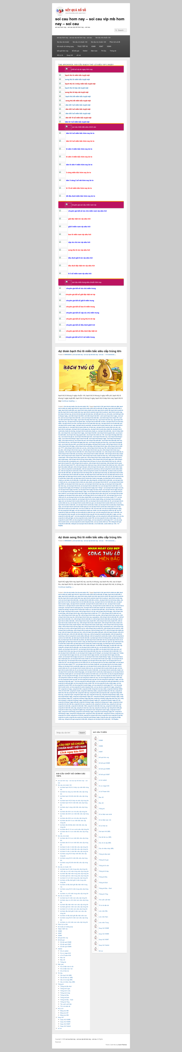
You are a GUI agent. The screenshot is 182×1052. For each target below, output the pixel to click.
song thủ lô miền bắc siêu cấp (67, 708)
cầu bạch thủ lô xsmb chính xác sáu (107, 427)
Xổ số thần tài (64, 971)
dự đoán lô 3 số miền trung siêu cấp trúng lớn (74, 878)
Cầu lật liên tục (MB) (66, 977)
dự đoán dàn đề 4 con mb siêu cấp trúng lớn (73, 812)
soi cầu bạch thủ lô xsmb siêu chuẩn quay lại (75, 507)
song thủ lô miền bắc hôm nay (96, 706)
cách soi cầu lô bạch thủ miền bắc (70, 418)
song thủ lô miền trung (65, 710)
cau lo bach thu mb (80, 440)
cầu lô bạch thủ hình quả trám (83, 437)
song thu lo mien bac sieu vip (85, 708)
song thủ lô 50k (77, 689)
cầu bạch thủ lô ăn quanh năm (76, 421)
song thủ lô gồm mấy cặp (81, 694)
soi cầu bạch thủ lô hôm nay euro (74, 484)
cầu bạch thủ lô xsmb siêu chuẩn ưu (86, 431)
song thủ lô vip (106, 715)
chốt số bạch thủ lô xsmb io (80, 463)
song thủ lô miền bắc (64, 706)
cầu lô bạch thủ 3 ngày (77, 433)
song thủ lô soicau (109, 713)
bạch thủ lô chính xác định (111, 406)
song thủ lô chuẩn (75, 691)
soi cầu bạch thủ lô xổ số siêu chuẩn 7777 (104, 497)
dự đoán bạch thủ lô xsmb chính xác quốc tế (99, 476)
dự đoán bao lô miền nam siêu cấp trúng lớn (73, 898)
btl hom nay (67, 414)
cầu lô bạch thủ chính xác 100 (95, 435)
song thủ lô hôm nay (95, 694)
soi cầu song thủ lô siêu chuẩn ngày (105, 518)
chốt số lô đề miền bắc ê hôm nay (80, 634)
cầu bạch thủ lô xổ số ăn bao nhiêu (110, 600)
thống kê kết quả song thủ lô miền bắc (76, 719)
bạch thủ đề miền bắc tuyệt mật (78, 96)
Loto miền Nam (103, 917)
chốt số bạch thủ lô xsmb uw (82, 630)
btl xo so (103, 414)
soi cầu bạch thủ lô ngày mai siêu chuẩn (90, 490)
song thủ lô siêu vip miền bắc (94, 713)
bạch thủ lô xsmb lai (90, 412)
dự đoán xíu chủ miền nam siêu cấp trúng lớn (74, 922)
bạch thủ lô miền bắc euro (69, 410)
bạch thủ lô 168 (98, 406)
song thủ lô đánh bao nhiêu (89, 691)
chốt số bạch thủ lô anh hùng (83, 446)
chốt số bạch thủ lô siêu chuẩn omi (76, 457)
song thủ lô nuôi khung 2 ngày (85, 712)
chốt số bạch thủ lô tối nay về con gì (90, 461)
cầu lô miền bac (110, 609)
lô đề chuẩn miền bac (89, 645)
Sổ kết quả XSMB (65, 942)
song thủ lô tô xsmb (64, 715)
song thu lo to (119, 713)
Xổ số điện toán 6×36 (66, 966)
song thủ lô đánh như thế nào (106, 691)
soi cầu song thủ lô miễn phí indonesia (107, 516)
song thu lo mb (89, 704)
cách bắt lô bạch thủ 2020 (76, 416)
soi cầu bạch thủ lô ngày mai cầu (113, 488)
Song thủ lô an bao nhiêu (99, 689)
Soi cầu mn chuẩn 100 (98, 42)
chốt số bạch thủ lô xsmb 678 (94, 628)
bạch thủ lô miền (85, 408)
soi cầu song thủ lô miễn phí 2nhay (85, 516)
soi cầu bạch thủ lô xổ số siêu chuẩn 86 (87, 664)
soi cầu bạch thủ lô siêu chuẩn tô (80, 659)
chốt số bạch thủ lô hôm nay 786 (96, 448)
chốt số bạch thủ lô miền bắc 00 (74, 452)
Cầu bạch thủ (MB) (66, 975)
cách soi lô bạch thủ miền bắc (90, 418)
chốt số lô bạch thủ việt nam (95, 467)
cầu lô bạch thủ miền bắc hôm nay (112, 440)
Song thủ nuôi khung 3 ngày (91, 717)
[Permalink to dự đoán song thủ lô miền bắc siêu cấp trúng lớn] (91, 579)
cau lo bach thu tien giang (84, 444)
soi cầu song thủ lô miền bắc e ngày (105, 514)
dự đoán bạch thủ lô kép (100, 473)
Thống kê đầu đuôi (66, 986)
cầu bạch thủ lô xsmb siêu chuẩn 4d (101, 429)
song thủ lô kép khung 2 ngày (110, 694)
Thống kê (113, 51)
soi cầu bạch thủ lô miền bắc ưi (110, 486)
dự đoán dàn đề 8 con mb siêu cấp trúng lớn (73, 818)
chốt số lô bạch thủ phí (80, 467)
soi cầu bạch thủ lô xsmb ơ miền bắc (87, 670)
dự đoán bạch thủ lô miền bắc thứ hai (96, 474)
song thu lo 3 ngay (66, 689)
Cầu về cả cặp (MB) (66, 980)
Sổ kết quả (75, 51)
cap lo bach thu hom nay (105, 420)
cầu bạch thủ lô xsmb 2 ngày (66, 425)
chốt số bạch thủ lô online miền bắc (93, 454)
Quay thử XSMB (65, 1019)
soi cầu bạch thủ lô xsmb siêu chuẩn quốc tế (102, 507)
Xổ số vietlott (64, 951)
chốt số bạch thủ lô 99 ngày (66, 446)
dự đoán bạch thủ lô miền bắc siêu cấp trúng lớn (89, 351)
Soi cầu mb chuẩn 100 (103, 37)
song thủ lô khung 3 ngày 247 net (110, 700)
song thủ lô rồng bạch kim (77, 713)
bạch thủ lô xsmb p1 (102, 412)
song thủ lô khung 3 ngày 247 (91, 700)
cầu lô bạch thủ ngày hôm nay (79, 442)
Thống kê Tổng (64, 1002)
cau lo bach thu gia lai (67, 437)
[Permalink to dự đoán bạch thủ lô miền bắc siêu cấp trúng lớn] (91, 392)
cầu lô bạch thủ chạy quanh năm (76, 435)
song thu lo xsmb (63, 717)
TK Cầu (103, 51)
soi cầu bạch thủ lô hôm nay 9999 (89, 649)
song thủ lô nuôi (90, 710)
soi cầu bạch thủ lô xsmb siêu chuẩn (87, 505)
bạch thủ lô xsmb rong (115, 412)
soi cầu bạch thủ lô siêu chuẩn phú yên (98, 491)
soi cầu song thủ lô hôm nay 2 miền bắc (108, 512)
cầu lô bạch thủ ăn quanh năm (106, 433)
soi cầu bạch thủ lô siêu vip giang (77, 660)
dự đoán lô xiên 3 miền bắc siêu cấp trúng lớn (74, 849)
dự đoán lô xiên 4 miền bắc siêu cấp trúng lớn (74, 851)
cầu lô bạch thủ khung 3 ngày (97, 438)
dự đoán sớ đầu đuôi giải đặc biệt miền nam (73, 915)
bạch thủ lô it (75, 408)
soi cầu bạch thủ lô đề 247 (100, 482)
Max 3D (62, 958)
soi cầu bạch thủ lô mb (73, 486)
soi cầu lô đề (97, 508)
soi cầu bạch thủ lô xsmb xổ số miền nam (86, 674)
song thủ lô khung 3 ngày (74, 700)
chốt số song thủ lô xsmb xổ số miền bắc (95, 471)
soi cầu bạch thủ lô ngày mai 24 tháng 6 (89, 653)
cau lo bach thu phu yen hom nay (98, 442)
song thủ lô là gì (117, 702)
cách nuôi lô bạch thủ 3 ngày (108, 416)
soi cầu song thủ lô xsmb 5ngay (81, 520)
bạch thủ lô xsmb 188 (104, 410)
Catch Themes (122, 1045)
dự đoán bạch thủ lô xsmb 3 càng (75, 476)
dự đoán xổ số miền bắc (71, 480)
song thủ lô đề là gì (83, 693)
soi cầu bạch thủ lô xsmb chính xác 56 (100, 501)
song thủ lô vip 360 (116, 715)
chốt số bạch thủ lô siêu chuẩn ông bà (98, 457)
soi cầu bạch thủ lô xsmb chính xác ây (81, 668)
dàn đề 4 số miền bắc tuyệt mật (78, 105)
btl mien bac (89, 414)
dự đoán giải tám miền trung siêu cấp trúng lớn (74, 876)
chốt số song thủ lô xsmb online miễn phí (77, 636)
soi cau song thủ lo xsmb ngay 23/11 (103, 520)
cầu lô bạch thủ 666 (90, 433)
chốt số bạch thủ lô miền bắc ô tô (94, 452)
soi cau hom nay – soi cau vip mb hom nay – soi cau (89, 21)
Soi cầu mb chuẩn (63, 42)
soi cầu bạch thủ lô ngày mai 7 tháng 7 (91, 488)
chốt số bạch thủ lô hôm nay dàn (90, 615)
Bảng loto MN (64, 1015)
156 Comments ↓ (110, 541)
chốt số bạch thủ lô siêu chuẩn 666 (85, 621)
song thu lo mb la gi (115, 704)
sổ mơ (79, 55)
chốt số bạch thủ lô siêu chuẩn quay (92, 625)
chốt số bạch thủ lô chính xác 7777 (90, 613)
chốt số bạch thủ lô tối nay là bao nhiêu (80, 459)
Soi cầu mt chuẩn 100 (80, 42)
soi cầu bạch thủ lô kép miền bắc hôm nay (88, 651)
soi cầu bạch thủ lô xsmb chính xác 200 (76, 501)
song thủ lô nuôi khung (68, 712)
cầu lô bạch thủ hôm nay (100, 437)
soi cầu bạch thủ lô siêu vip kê (73, 495)
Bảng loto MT (64, 1013)
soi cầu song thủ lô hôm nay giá (67, 679)
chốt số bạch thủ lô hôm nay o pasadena (87, 617)
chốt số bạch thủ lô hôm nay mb (92, 450)
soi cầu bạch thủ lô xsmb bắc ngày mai (74, 666)
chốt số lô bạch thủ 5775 (68, 465)
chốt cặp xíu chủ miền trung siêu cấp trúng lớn (74, 871)
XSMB (93, 46)
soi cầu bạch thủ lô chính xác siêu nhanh (80, 482)
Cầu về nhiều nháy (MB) (67, 982)
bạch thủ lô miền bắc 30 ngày (99, 408)
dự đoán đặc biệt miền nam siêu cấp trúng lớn (74, 904)
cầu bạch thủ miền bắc (104, 431)
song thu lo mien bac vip (102, 708)
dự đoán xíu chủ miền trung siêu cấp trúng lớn (74, 893)
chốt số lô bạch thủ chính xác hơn (107, 465)
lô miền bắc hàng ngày (102, 645)
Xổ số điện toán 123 (66, 969)
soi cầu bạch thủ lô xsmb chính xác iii (105, 503)
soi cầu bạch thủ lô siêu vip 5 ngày (77, 493)
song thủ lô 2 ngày (108, 687)
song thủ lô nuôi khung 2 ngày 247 (104, 712)
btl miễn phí (97, 414)
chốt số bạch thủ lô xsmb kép (97, 463)
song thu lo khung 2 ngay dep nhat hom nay (107, 698)
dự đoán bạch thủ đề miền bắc (81, 638)
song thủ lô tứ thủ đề (77, 715)
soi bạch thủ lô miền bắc (105, 480)
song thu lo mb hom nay (102, 704)
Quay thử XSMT (65, 1024)
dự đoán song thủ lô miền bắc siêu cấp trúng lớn (90, 537)
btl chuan (61, 414)
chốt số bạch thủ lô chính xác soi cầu (75, 448)
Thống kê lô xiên (65, 991)
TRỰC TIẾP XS (82, 46)
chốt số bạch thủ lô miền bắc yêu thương (70, 454)
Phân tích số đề (115, 42)
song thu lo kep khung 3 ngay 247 (83, 696)
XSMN (109, 46)
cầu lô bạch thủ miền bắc (93, 440)
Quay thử (70, 55)
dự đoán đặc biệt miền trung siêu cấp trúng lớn (74, 873)
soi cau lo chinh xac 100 (86, 508)
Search (82, 732)
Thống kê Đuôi (64, 997)
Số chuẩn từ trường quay (65, 46)
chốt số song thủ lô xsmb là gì (91, 469)
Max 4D (62, 960)
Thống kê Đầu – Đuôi (66, 1000)
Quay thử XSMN (65, 1022)
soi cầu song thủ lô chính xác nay (85, 512)
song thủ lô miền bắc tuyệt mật (77, 79)
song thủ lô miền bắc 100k (79, 706)
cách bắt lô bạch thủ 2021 (92, 416)
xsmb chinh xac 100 (110, 524)
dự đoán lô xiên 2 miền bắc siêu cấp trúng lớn (74, 847)
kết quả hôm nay (62, 51)
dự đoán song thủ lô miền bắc (73, 645)
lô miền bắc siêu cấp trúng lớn (88, 480)
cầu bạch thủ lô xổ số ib (69, 423)
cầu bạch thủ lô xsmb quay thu (81, 429)
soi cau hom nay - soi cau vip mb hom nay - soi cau (88, 354)
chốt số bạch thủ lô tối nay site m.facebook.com (98, 626)
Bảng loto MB (64, 1011)
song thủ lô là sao (79, 704)
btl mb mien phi (80, 414)
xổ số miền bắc (98, 524)
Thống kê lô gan (65, 988)
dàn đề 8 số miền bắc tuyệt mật (78, 113)
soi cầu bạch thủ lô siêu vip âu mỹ (98, 493)
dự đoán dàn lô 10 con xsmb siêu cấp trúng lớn (74, 829)
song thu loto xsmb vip (76, 717)
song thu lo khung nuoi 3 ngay (103, 702)
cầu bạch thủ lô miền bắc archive (96, 421)
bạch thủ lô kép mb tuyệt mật (76, 88)
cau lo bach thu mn (64, 442)
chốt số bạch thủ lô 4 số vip (114, 444)
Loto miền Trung (104, 922)
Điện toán (94, 51)
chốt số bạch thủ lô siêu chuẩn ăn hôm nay (95, 456)
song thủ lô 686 (86, 689)
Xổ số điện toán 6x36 (105, 814)
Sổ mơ (101, 951)
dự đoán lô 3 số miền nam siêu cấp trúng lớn (73, 909)
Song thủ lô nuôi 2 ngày (103, 710)
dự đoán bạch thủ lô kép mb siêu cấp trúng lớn (74, 800)
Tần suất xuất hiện (66, 1004)
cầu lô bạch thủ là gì (68, 440)
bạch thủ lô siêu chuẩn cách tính (87, 410)
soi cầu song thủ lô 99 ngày (66, 510)
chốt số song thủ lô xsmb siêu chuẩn (72, 471)
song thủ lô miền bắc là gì (113, 706)
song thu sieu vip (105, 717)
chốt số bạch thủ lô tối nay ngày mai (103, 459)
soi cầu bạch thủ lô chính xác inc (89, 647)
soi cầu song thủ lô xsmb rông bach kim (81, 522)
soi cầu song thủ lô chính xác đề (106, 510)
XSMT (101, 46)
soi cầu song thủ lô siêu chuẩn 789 (84, 518)
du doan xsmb (112, 471)
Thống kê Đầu (64, 995)
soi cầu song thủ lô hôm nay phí (85, 514)
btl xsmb (109, 414)
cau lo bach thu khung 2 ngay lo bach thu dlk (75, 438)
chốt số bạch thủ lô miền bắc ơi (114, 452)
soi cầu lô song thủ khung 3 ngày (112, 508)
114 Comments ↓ (110, 354)
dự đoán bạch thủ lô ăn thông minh (82, 473)
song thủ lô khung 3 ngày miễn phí (68, 702)
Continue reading (69, 401)
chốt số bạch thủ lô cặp (100, 446)
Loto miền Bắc (103, 911)
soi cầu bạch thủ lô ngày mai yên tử (73, 657)
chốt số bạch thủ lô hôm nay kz (73, 450)
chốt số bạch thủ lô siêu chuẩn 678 (71, 456)
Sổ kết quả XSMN (65, 946)
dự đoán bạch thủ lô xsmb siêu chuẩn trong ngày (88, 478)
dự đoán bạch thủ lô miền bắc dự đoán (72, 474)
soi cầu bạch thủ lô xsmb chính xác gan (82, 503)
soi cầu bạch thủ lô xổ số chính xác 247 (94, 495)
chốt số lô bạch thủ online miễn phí (92, 632)
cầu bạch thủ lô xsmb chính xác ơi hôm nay (83, 427)
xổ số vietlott (103, 780)
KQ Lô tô (60, 55)
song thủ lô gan (68, 694)
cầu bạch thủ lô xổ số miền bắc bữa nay (89, 423)
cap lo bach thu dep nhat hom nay (88, 420)
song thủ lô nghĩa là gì (78, 710)
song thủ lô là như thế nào (66, 704)
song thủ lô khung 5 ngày (86, 702)
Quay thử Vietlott (65, 1026)
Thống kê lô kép (65, 993)
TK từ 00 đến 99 (65, 1006)
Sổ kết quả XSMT (65, 944)
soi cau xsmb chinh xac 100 (102, 522)
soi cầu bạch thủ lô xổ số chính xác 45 (78, 662)
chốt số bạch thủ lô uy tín (108, 461)
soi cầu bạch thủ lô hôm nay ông (94, 484)
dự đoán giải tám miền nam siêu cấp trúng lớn (74, 907)
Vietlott (85, 51)
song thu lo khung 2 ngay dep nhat (83, 698)
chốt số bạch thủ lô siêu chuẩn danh (90, 623)
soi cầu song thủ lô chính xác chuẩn (85, 510)
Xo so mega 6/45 (65, 953)
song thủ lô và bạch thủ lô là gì (92, 715)
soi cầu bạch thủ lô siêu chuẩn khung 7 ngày (73, 491)
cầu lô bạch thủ (65, 433)
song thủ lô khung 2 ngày (112, 696)
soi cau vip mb (98, 687)
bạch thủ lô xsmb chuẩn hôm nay (73, 412)
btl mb (74, 414)
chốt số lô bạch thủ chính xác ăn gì (86, 465)
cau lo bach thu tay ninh (69, 444)
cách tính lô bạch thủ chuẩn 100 (109, 418)
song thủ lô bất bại (112, 689)
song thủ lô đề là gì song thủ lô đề (99, 693)
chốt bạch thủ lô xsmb (98, 444)
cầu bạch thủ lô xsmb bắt (83, 425)
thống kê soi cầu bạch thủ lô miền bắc (82, 524)
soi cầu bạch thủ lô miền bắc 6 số (90, 486)
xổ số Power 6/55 (65, 955)
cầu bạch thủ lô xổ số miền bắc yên (111, 423)
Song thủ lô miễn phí (116, 708)
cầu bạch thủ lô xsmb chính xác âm (102, 425)
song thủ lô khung (99, 696)
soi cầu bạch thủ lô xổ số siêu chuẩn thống (90, 499)
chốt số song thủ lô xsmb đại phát (71, 469)
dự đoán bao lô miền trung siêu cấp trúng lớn (73, 869)
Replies (114, 719)
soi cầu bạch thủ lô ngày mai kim (68, 490)
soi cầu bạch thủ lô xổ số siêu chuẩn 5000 (79, 497)
